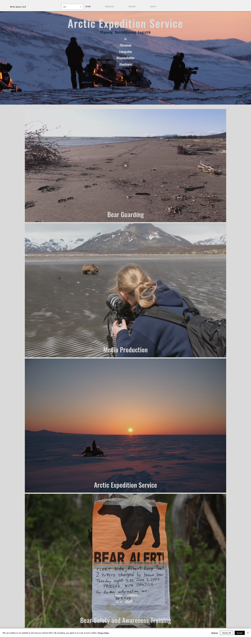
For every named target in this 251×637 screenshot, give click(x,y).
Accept (240, 633)
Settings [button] (214, 633)
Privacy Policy (103, 633)
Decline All (226, 633)
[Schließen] (247, 633)
